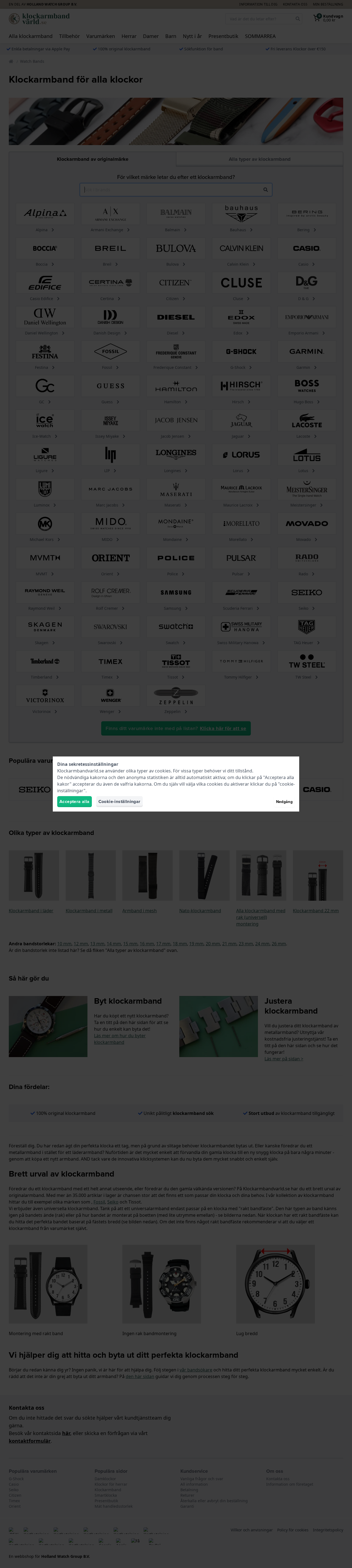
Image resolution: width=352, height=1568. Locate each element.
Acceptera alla (74, 801)
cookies (163, 771)
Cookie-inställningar (119, 801)
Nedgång (284, 801)
